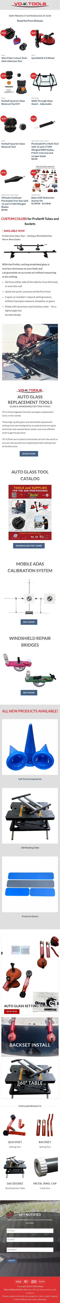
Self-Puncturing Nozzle (30, 779)
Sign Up (12, 1260)
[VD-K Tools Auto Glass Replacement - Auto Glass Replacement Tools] (30, 4)
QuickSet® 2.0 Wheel (42, 58)
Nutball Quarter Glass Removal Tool (13, 145)
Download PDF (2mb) (29, 545)
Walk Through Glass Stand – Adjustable (42, 102)
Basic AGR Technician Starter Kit (42, 199)
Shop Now (28, 453)
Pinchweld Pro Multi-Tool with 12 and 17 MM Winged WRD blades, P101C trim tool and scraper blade (45, 149)
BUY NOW (28, 622)
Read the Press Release (30, 20)
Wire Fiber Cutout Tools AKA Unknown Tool (14, 60)
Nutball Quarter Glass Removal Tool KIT (13, 102)
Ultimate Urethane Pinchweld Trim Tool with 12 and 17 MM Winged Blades (14, 202)
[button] (3, 4)
